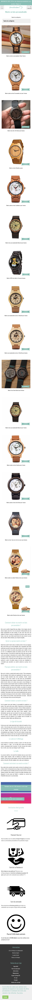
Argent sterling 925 (15, 975)
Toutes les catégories (16, 17)
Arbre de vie (15, 971)
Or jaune (15, 980)
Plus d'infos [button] (20, 993)
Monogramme (16, 973)
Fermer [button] (5, 997)
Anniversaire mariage (15, 982)
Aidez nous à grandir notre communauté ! (13, 799)
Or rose (15, 978)
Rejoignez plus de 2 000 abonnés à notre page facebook (16, 787)
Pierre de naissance (16, 968)
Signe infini (15, 966)
